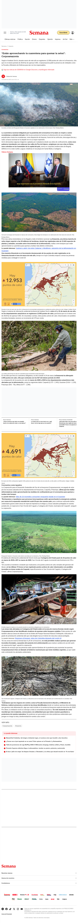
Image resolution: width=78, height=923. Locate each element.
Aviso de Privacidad (9, 914)
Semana (4, 46)
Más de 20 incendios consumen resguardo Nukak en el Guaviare (40, 497)
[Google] (3, 909)
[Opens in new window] (6, 909)
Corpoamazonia (7, 726)
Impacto (10, 46)
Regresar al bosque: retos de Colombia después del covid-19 (38, 638)
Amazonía (18, 726)
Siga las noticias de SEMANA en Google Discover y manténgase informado (28, 69)
